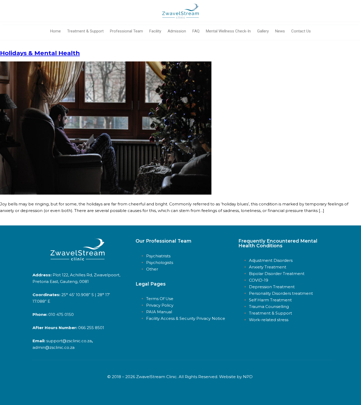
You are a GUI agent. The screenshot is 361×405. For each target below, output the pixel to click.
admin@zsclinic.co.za (54, 347)
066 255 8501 (91, 327)
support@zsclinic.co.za (69, 340)
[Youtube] (173, 395)
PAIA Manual (159, 311)
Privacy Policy (160, 305)
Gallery (263, 31)
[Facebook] (158, 395)
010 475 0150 (60, 314)
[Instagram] (202, 395)
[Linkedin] (188, 395)
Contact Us (301, 31)
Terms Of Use (159, 298)
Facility (155, 31)
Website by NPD (236, 376)
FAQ (196, 31)
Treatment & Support (85, 31)
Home (55, 31)
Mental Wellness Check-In (228, 31)
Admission (177, 31)
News (280, 31)
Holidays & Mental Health (40, 53)
